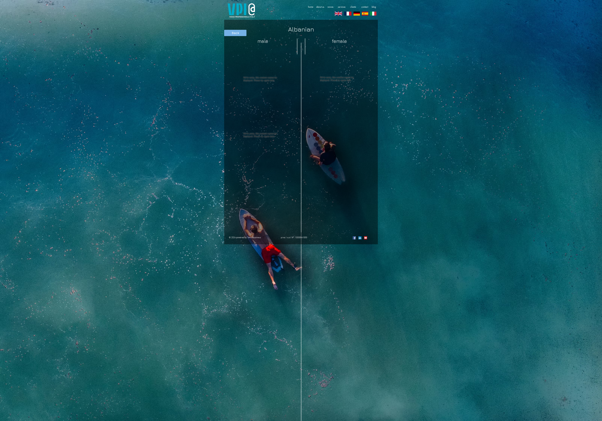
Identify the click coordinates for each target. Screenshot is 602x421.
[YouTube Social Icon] (365, 237)
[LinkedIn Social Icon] (360, 237)
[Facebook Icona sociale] (354, 237)
